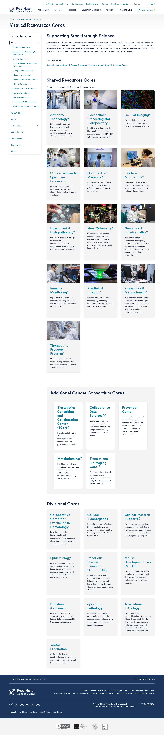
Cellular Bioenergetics (97, 517)
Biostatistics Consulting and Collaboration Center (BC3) (67, 418)
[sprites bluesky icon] (38, 704)
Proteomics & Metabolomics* (136, 290)
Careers (104, 4)
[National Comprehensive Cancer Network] (80, 726)
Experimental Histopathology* (62, 230)
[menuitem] (43, 10)
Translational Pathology (134, 606)
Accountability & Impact (101, 690)
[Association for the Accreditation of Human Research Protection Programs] (95, 727)
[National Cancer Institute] (63, 726)
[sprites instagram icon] (32, 704)
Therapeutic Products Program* (59, 349)
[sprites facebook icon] (11, 704)
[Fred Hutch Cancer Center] (22, 692)
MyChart (49, 4)
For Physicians (92, 4)
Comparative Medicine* (97, 175)
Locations (115, 4)
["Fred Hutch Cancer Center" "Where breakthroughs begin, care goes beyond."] (20, 9)
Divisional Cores (120, 65)
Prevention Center (130, 409)
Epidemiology (60, 558)
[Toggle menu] (38, 43)
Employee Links (120, 690)
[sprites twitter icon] (16, 704)
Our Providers (77, 4)
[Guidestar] (105, 727)
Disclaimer (128, 693)
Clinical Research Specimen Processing (63, 177)
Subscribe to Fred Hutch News (142, 690)
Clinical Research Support (137, 517)
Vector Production (58, 647)
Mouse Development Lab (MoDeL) (138, 562)
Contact (126, 4)
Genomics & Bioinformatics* (136, 230)
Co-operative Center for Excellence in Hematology (60, 521)
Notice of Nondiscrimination (145, 693)
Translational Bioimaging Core (99, 463)
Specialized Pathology (95, 606)
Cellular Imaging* (137, 115)
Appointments (62, 4)
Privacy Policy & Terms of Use (64, 693)
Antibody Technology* (59, 117)
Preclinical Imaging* (95, 290)
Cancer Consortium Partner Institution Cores (90, 65)
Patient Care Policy (115, 693)
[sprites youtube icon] (27, 704)
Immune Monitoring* (59, 290)
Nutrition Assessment (59, 606)
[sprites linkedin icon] (22, 704)
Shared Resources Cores (57, 65)
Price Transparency (100, 693)
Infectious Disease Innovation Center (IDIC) (97, 564)
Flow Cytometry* (100, 228)
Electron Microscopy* (134, 175)
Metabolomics (68, 459)
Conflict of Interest (84, 693)
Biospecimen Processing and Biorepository (98, 119)
